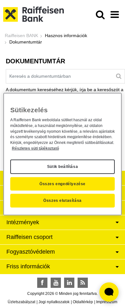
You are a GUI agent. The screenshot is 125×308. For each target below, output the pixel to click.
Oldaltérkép (83, 302)
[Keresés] (119, 76)
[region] (62, 153)
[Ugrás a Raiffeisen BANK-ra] (33, 13)
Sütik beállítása (62, 166)
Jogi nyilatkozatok (54, 302)
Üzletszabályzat (21, 302)
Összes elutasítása (62, 200)
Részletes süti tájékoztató (35, 148)
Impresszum (106, 302)
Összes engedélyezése (62, 183)
